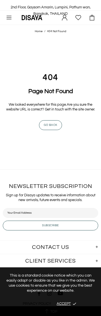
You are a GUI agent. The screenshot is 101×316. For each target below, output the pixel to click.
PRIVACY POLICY (37, 304)
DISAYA (32, 17)
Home (39, 31)
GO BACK (50, 125)
